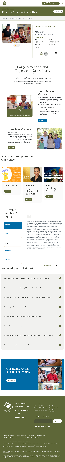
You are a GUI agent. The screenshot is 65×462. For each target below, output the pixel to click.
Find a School (20, 417)
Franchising (37, 403)
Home (3, 18)
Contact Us (52, 411)
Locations (51, 405)
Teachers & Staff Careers (40, 408)
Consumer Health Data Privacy (10, 437)
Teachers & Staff (21, 18)
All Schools (4, 8)
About (17, 413)
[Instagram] (56, 53)
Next (32, 33)
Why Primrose (20, 403)
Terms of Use (6, 435)
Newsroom (52, 403)
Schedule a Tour (58, 11)
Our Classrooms (10, 18)
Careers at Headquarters (40, 410)
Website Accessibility (21, 435)
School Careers (29, 18)
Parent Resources (21, 410)
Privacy (12, 435)
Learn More (7, 191)
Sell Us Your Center (38, 405)
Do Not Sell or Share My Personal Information (29, 437)
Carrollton (12, 8)
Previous (1, 33)
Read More (11, 147)
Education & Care (22, 406)
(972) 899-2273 (39, 33)
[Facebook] (52, 53)
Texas (8, 8)
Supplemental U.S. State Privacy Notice (36, 435)
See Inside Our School (17, 48)
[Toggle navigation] (62, 3)
